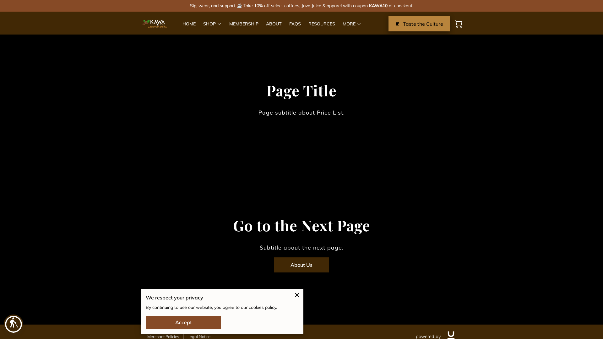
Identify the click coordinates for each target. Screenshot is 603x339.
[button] (13, 324)
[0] (458, 24)
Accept (183, 322)
